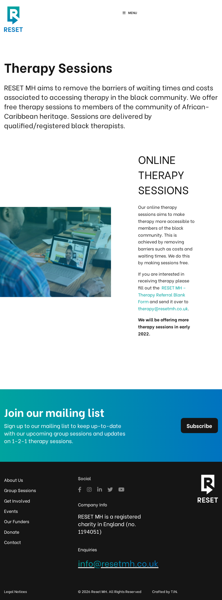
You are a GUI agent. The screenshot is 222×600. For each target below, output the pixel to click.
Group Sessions (20, 490)
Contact (12, 542)
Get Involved (17, 500)
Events (11, 511)
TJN (174, 591)
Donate (11, 532)
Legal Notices (15, 591)
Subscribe (199, 425)
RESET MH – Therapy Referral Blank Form (162, 294)
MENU (132, 12)
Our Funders (16, 521)
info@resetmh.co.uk (118, 563)
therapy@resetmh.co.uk (163, 308)
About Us (13, 480)
